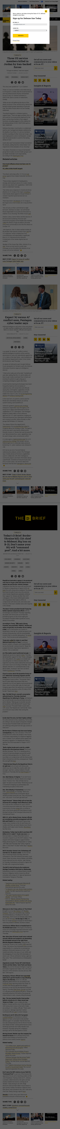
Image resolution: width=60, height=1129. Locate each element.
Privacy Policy (16, 40)
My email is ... (16, 22)
